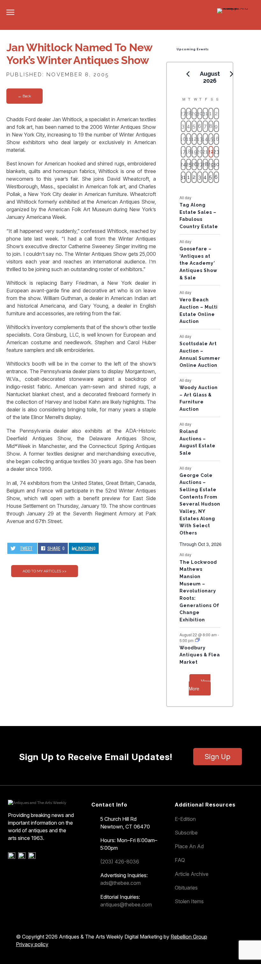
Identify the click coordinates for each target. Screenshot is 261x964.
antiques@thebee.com (126, 904)
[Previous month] (188, 74)
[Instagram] (33, 857)
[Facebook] (12, 857)
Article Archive (191, 874)
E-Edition (185, 819)
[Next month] (232, 74)
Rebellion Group (189, 936)
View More (199, 685)
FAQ (180, 860)
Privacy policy (32, 944)
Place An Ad (189, 846)
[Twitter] (22, 857)
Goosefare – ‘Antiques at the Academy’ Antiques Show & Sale (198, 263)
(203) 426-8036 (119, 861)
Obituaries (186, 887)
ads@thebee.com (120, 883)
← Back (24, 96)
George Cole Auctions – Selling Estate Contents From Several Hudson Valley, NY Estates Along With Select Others (200, 504)
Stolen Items (189, 901)
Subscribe (186, 832)
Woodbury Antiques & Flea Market (200, 655)
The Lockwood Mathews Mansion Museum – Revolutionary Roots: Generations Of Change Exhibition (199, 591)
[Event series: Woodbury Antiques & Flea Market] (197, 640)
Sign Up (217, 756)
